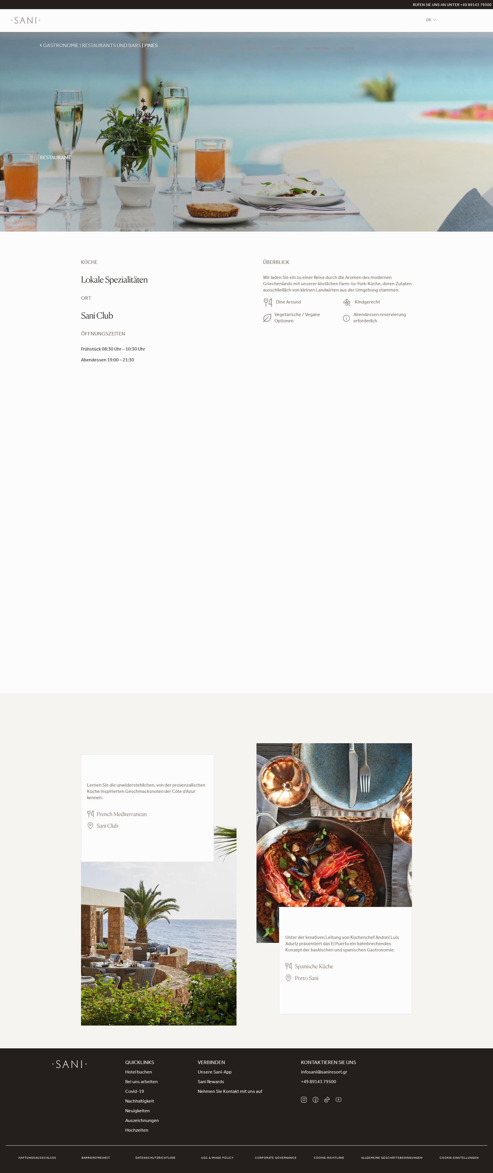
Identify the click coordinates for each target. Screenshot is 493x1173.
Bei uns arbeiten (141, 1082)
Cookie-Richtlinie (329, 1158)
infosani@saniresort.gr (324, 1072)
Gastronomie (215, 49)
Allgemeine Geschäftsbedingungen (392, 1158)
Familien (181, 49)
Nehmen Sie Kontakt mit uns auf (230, 1092)
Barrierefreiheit (96, 1158)
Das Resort (125, 49)
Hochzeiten (136, 1131)
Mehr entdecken (103, 842)
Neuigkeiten (137, 1111)
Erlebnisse (251, 49)
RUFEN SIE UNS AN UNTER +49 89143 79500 (452, 5)
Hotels (154, 49)
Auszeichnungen (142, 1121)
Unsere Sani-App (215, 1072)
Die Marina (316, 49)
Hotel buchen (138, 1072)
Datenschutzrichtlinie (156, 1158)
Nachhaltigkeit (139, 1101)
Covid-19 (134, 1092)
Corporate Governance (276, 1158)
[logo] (25, 20)
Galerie (346, 49)
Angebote (284, 49)
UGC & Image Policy (217, 1158)
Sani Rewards (211, 1082)
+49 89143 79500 (318, 1082)
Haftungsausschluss (37, 1158)
